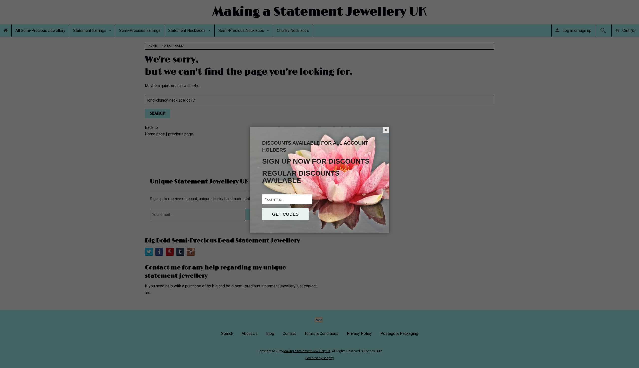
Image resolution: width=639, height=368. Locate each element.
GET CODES (285, 214)
